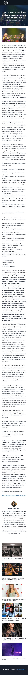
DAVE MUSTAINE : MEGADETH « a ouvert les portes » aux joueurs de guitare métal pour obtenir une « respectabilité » (13, 579)
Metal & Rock (14, 9)
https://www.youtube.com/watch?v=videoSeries (14, 495)
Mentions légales (20, 669)
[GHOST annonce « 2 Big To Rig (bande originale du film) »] (14, 649)
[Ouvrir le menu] (24, 2)
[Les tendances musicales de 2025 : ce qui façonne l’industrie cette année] (14, 550)
